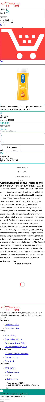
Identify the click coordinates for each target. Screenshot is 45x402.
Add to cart (12, 147)
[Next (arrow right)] (3, 401)
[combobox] (11, 15)
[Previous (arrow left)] (1, 401)
